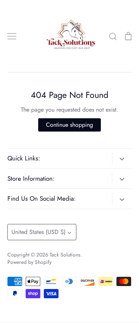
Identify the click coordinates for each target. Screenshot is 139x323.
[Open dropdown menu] (122, 158)
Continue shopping (69, 124)
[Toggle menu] (12, 36)
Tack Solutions (65, 254)
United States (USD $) (38, 232)
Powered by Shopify (29, 262)
